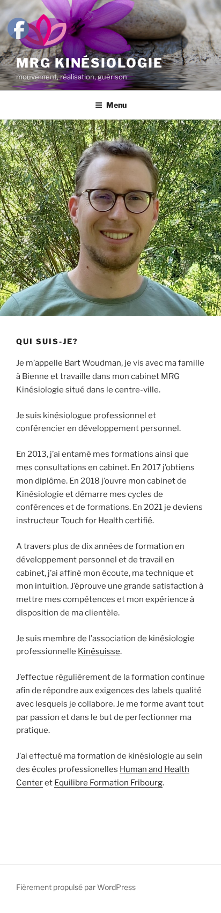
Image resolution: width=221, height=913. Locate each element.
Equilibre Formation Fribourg (108, 783)
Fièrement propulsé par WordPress (76, 887)
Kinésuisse (99, 651)
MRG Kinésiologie (89, 63)
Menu (116, 104)
